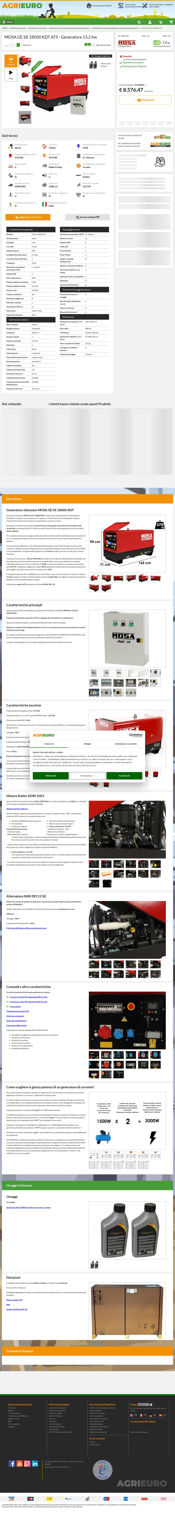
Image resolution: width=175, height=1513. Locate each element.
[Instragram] (27, 1470)
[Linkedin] (35, 1470)
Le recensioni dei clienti (143, 1421)
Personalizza (86, 776)
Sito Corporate (14, 1424)
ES (164, 1415)
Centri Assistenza (96, 1416)
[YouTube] (19, 1470)
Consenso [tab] (49, 744)
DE (154, 1415)
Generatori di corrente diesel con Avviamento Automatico (116, 28)
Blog (10, 1421)
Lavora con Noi (14, 1413)
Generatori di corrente (38, 28)
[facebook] (12, 1470)
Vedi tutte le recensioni (139, 1432)
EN (135, 1415)
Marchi (11, 1411)
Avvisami (148, 100)
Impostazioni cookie (57, 1427)
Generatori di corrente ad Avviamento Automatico (70, 28)
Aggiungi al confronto (30, 217)
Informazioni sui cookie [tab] (125, 744)
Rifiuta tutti (51, 776)
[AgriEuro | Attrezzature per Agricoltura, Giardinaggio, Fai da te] (29, 5)
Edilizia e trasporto (18, 28)
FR (145, 1415)
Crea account (94, 1445)
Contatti (11, 1427)
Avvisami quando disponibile (134, 59)
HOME (4, 28)
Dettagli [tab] (87, 744)
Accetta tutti (124, 776)
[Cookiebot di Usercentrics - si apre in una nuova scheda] (131, 735)
